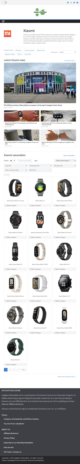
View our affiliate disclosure (12, 404)
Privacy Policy (9, 438)
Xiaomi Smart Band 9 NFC (64, 328)
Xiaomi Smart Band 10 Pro (64, 201)
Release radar (40, 50)
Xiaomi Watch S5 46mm (15, 232)
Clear (36, 160)
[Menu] (3, 21)
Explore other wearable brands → (67, 376)
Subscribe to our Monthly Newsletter (18, 443)
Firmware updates (29, 50)
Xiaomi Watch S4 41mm (64, 232)
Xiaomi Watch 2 (15, 360)
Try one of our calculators (14, 424)
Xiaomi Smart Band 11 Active (15, 201)
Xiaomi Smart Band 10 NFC (40, 264)
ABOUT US (6, 429)
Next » (24, 370)
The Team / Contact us (12, 452)
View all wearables (70, 155)
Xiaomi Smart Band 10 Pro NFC (40, 232)
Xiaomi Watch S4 (64, 264)
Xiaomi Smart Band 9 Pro (40, 296)
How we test (9, 447)
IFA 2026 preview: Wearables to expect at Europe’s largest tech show (33, 105)
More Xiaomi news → (70, 60)
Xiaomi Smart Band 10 (15, 264)
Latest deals (28, 54)
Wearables (18, 50)
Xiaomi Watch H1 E (64, 296)
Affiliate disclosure (11, 433)
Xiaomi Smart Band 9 (40, 328)
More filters (32, 170)
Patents (20, 54)
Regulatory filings (9, 54)
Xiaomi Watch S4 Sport (15, 328)
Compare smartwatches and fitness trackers (21, 419)
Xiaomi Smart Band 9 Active (15, 296)
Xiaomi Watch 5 (40, 201)
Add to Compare (11, 205)
